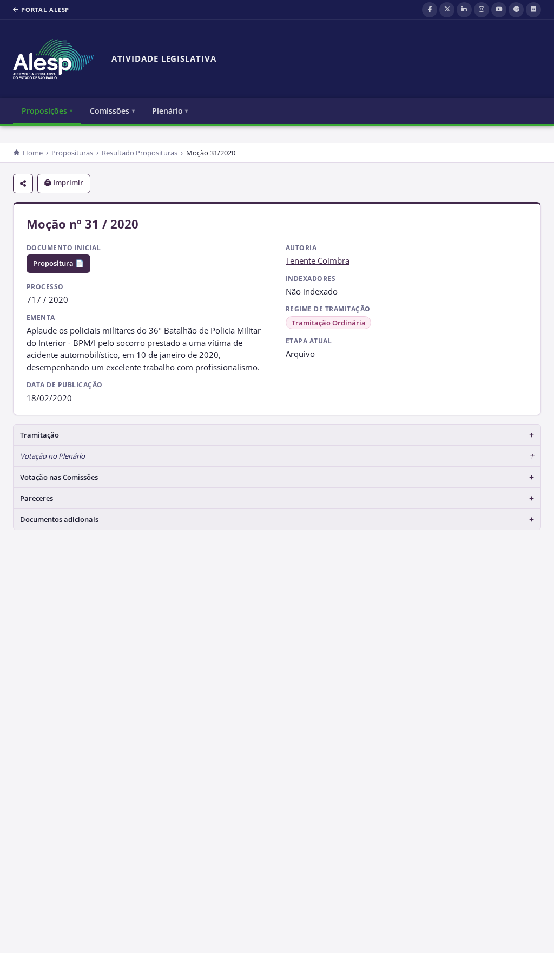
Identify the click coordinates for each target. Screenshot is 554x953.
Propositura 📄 (58, 263)
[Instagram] (481, 9)
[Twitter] (446, 9)
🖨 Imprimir (63, 182)
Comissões (109, 111)
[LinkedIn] (464, 9)
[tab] (277, 435)
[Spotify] (516, 9)
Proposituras (72, 153)
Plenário (167, 111)
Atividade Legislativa (163, 59)
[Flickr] (533, 9)
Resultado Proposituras (139, 153)
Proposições (44, 111)
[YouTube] (498, 9)
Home (33, 153)
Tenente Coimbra (317, 260)
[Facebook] (429, 9)
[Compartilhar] (23, 183)
